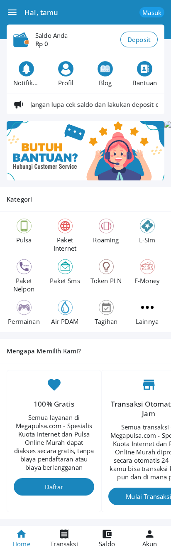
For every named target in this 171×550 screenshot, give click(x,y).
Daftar (54, 487)
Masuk (151, 12)
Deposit (139, 39)
